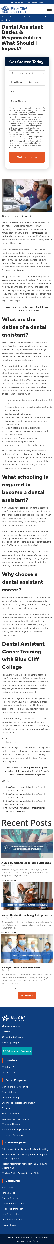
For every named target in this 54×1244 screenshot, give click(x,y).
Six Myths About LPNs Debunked (20, 967)
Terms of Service (31, 145)
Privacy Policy (14, 147)
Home (4, 16)
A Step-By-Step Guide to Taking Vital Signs (26, 862)
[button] (49, 9)
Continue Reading (8, 880)
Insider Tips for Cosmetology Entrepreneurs (26, 915)
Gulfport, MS (10, 738)
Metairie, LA (10, 742)
